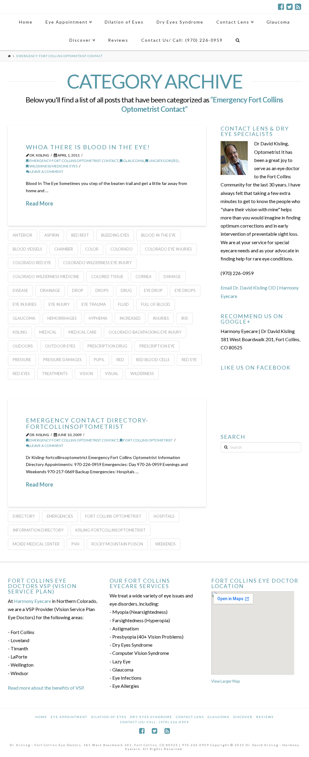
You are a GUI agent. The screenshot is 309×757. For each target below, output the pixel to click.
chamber (63, 249)
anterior (22, 235)
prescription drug (107, 346)
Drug (126, 290)
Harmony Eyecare (32, 601)
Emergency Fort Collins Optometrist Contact (73, 160)
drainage (50, 290)
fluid (123, 304)
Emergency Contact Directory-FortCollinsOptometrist (87, 423)
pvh (75, 544)
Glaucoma (219, 717)
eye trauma (93, 304)
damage (172, 276)
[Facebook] (281, 6)
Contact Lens (190, 717)
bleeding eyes (115, 235)
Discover (243, 717)
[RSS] (298, 6)
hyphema (98, 318)
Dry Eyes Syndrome (151, 717)
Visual (111, 373)
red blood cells (153, 359)
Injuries (161, 318)
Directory (24, 516)
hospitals (164, 516)
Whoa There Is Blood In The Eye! (88, 146)
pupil (99, 359)
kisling (20, 332)
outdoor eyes (60, 346)
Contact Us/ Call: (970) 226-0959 (154, 722)
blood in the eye (158, 235)
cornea (143, 276)
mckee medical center (36, 544)
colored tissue (107, 276)
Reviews (265, 717)
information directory (38, 530)
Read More (39, 203)
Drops (102, 290)
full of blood (155, 304)
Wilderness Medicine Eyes (53, 166)
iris (184, 318)
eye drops (185, 290)
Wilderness (142, 373)
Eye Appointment (69, 717)
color (91, 249)
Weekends (165, 544)
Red (120, 359)
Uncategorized (163, 160)
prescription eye (157, 346)
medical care (82, 332)
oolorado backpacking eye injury (145, 332)
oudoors (23, 346)
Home (41, 717)
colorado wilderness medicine (46, 276)
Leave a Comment (46, 171)
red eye (189, 359)
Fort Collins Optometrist (148, 440)
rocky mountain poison (117, 544)
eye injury (59, 304)
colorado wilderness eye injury (97, 262)
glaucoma (133, 160)
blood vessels (27, 249)
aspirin (51, 235)
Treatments (55, 373)
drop (77, 290)
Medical (47, 332)
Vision (86, 373)
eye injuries (25, 304)
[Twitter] (289, 6)
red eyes (21, 373)
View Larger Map (225, 681)
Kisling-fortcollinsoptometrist (110, 530)
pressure (22, 359)
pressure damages (62, 359)
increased (130, 318)
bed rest (80, 235)
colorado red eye (32, 262)
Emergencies (60, 516)
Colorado (121, 249)
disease (20, 290)
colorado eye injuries (168, 249)
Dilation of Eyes (108, 717)
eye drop (153, 290)
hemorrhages (62, 318)
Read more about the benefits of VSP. (46, 688)
